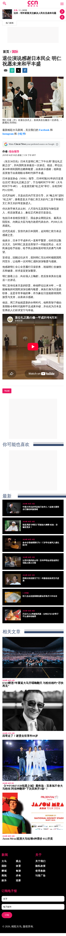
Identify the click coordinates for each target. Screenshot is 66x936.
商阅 (4, 875)
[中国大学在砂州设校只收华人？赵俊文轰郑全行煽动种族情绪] (13, 508)
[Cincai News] (33, 5)
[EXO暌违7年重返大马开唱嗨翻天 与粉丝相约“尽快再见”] (33, 657)
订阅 (7, 915)
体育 (18, 866)
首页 (6, 51)
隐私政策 (40, 866)
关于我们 (40, 861)
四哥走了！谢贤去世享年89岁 (20, 735)
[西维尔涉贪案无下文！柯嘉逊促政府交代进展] (13, 579)
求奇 (18, 875)
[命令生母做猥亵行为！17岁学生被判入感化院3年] (13, 543)
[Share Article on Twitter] (18, 72)
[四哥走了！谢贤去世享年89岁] (33, 710)
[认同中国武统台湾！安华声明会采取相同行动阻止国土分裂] (13, 561)
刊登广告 (40, 875)
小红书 (21, 133)
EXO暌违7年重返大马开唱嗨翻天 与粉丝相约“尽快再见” (32, 684)
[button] (57, 144)
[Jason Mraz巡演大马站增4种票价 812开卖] (33, 813)
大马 (15, 10)
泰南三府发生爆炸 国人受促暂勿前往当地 (34, 13)
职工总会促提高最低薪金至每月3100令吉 (40, 596)
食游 (18, 870)
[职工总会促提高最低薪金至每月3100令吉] (13, 597)
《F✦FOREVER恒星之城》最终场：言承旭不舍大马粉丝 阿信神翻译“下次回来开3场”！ (32, 787)
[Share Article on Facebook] (24, 72)
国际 (15, 51)
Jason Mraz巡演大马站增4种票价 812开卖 (27, 838)
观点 (18, 861)
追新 (18, 880)
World (6, 391)
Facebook (44, 130)
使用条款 (40, 870)
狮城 (4, 870)
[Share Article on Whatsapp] (12, 72)
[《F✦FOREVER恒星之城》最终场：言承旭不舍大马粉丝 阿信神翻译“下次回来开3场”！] (33, 760)
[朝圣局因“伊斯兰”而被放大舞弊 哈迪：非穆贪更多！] (13, 525)
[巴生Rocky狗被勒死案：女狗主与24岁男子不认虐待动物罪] (13, 615)
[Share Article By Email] (5, 72)
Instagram (8, 133)
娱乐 (4, 880)
